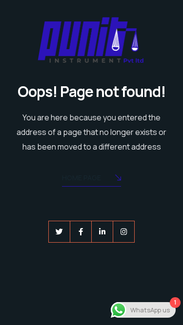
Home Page (81, 177)
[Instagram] (123, 231)
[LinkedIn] (102, 231)
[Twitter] (59, 231)
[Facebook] (80, 231)
